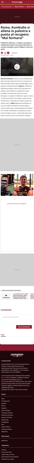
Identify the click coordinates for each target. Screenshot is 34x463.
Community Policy (6, 452)
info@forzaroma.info (7, 387)
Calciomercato (5, 401)
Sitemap (3, 450)
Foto (2, 424)
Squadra (3, 403)
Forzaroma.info (6, 7)
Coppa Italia (4, 420)
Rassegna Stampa (6, 429)
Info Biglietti (5, 422)
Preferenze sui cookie (7, 459)
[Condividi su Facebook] (5, 53)
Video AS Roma (5, 427)
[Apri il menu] (2, 2)
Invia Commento (24, 327)
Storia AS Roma (5, 410)
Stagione (4, 408)
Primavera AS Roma (7, 413)
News (3, 398)
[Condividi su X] (8, 53)
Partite (3, 405)
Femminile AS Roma (7, 415)
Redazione (4, 431)
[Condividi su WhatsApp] (2, 53)
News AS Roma (19, 6)
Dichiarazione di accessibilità (9, 457)
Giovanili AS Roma (6, 417)
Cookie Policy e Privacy (7, 454)
